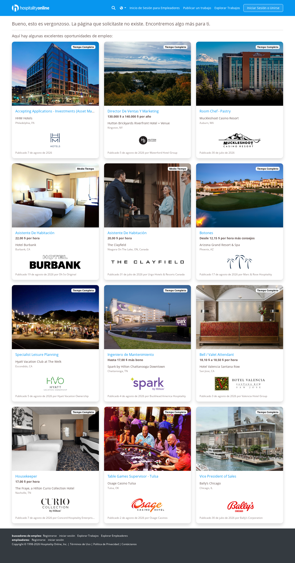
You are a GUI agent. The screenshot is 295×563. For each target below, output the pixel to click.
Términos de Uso (80, 544)
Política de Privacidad (106, 544)
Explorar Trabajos (227, 8)
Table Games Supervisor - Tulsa (133, 476)
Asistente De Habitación (34, 232)
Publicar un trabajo (197, 8)
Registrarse (50, 536)
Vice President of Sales (218, 476)
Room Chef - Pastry (215, 111)
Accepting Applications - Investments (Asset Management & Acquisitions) (74, 111)
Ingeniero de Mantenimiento (131, 354)
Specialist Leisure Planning (37, 354)
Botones (206, 232)
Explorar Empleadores (114, 536)
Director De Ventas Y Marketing (133, 111)
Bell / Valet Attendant (217, 354)
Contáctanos (129, 544)
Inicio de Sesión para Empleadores (155, 8)
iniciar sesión (67, 536)
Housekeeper (26, 476)
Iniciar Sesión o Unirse (263, 8)
